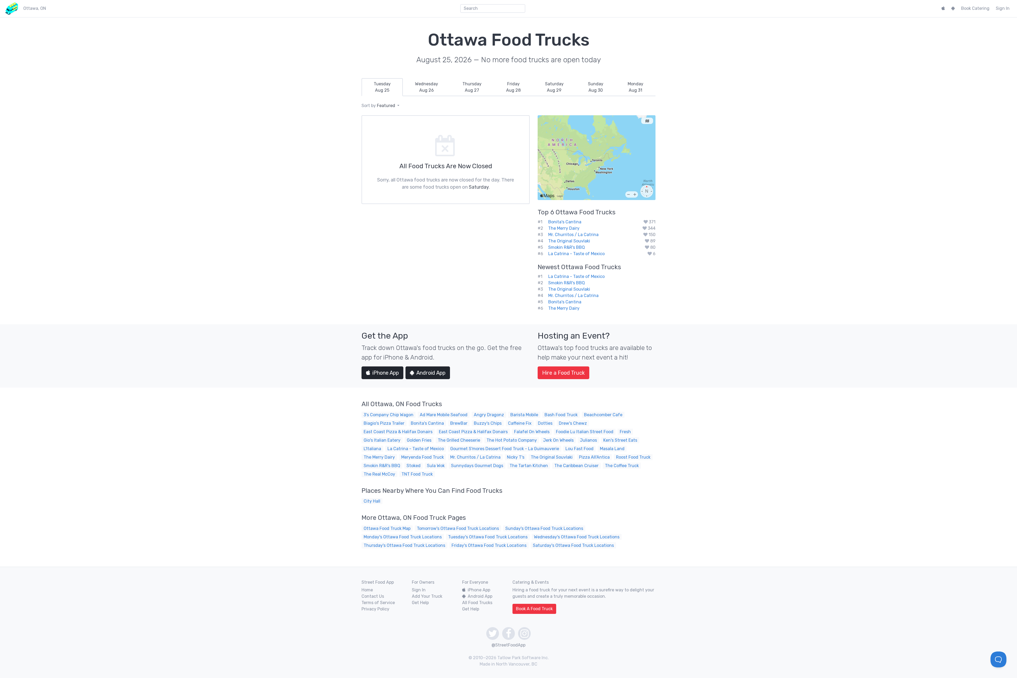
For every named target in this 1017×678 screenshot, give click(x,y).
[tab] (382, 87)
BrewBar (458, 423)
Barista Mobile (524, 414)
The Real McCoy (379, 474)
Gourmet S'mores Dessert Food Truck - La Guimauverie (504, 448)
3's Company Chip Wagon (388, 414)
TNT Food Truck (417, 474)
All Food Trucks (477, 602)
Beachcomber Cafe (603, 414)
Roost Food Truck (633, 457)
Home (367, 589)
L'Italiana (372, 448)
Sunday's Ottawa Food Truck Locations (544, 528)
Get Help (420, 602)
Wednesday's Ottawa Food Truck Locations (576, 536)
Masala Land (612, 448)
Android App (430, 373)
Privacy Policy (375, 608)
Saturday (479, 187)
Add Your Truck (427, 596)
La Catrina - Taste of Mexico (576, 253)
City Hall (372, 501)
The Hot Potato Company (512, 440)
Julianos (588, 440)
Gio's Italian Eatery (382, 440)
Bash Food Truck (561, 414)
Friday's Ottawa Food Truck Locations (489, 545)
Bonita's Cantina (564, 221)
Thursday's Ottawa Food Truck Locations (404, 545)
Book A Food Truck (534, 608)
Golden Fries (419, 440)
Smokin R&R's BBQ (566, 247)
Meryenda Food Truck (422, 457)
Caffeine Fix (520, 423)
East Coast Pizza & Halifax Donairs (398, 431)
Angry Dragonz (489, 414)
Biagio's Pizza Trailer (384, 423)
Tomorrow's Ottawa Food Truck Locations (458, 528)
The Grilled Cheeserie (459, 440)
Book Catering (975, 8)
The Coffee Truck (622, 465)
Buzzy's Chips (488, 423)
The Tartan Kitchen (529, 465)
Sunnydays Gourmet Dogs (477, 465)
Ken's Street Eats (620, 440)
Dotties (545, 423)
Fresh (625, 431)
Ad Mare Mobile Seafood (443, 414)
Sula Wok (436, 465)
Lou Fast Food (579, 448)
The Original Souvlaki (569, 240)
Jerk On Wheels (558, 440)
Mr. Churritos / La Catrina (573, 234)
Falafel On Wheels (532, 431)
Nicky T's (515, 457)
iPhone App (385, 373)
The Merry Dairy (563, 228)
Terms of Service (378, 602)
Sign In (1003, 8)
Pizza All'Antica (594, 457)
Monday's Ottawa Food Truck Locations (403, 536)
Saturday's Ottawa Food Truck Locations (573, 545)
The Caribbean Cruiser (576, 465)
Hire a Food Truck (563, 373)
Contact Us (373, 596)
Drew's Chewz (573, 423)
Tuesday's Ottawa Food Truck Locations (488, 536)
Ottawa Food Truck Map (387, 528)
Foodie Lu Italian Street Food (584, 431)
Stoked (414, 465)
